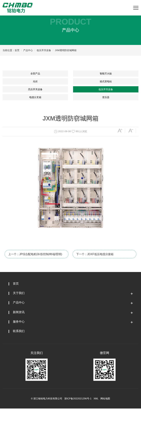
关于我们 (19, 293)
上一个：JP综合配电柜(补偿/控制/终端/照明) (35, 254)
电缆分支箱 (35, 97)
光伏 (35, 81)
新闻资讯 (19, 312)
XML (96, 398)
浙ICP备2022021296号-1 (77, 398)
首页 (17, 50)
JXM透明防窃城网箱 (66, 50)
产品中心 (28, 50)
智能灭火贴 (106, 73)
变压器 (105, 97)
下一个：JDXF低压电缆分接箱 (94, 254)
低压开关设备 (44, 50)
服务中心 (19, 321)
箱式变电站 (106, 81)
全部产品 (35, 73)
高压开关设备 (35, 89)
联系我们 (19, 331)
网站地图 (105, 398)
